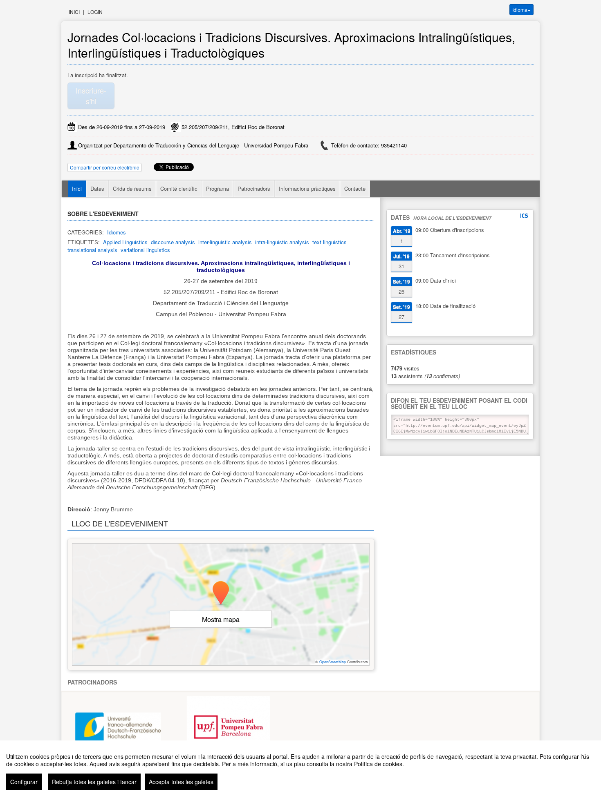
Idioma (519, 9)
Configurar (24, 782)
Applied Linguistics (125, 242)
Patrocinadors (254, 188)
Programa (217, 188)
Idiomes (116, 232)
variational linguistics (145, 250)
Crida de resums (132, 188)
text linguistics (329, 242)
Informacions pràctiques (307, 188)
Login (95, 11)
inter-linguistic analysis (225, 242)
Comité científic (178, 188)
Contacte (355, 188)
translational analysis (92, 250)
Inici (74, 11)
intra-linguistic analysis (282, 242)
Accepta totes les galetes (181, 782)
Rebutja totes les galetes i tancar (94, 782)
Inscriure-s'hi (91, 95)
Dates (97, 188)
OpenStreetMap (332, 661)
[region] (300, 768)
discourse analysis (173, 242)
